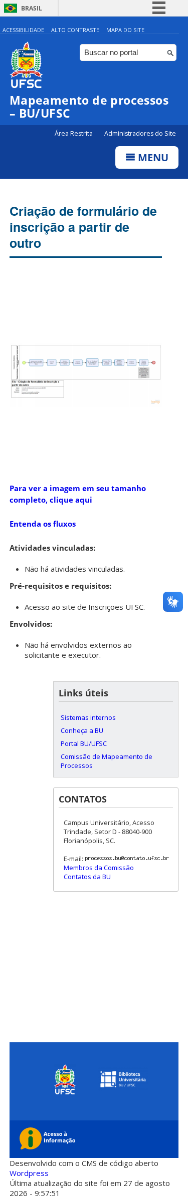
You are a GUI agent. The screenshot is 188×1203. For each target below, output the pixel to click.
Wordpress (29, 1173)
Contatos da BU (87, 876)
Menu (151, 157)
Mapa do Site (125, 30)
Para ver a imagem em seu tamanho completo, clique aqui (78, 494)
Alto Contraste (75, 30)
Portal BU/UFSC (84, 743)
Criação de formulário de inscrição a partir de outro (83, 227)
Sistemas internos (88, 717)
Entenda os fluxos (43, 524)
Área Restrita (74, 133)
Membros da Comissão (99, 867)
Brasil (31, 8)
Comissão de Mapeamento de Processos (106, 761)
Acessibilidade (23, 30)
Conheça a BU (82, 730)
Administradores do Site (140, 133)
